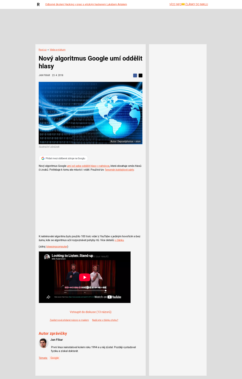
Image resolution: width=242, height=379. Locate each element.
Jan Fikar (44, 75)
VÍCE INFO (175, 4)
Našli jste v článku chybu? (105, 320)
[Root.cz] (39, 4)
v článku (119, 240)
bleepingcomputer (56, 246)
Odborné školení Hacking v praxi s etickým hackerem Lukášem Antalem (86, 4)
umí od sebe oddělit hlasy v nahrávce (88, 165)
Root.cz (43, 49)
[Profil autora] (44, 343)
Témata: (43, 358)
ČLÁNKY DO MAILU (196, 4)
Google (55, 358)
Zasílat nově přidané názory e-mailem (69, 320)
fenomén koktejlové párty (119, 169)
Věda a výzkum (58, 49)
